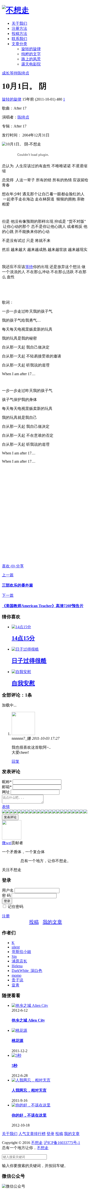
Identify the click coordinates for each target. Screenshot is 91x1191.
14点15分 (23, 638)
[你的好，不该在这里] (31, 1105)
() (9, 566)
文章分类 (19, 44)
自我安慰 (23, 683)
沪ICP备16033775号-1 (62, 1143)
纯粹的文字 (31, 54)
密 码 (6, 895)
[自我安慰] (21, 672)
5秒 (14, 1066)
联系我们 (19, 39)
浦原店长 (19, 961)
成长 (6, 73)
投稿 (34, 922)
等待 (13, 73)
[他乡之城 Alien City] (30, 1005)
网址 (6, 792)
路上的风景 (31, 59)
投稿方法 (19, 34)
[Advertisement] (45, 513)
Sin (14, 956)
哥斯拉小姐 (21, 952)
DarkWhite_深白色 (27, 971)
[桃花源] (19, 1030)
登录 (50, 1134)
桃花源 (17, 1041)
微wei (6, 843)
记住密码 (15, 907)
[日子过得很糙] (25, 649)
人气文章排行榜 (32, 1134)
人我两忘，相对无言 (29, 1090)
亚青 (15, 985)
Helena (17, 966)
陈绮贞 (23, 73)
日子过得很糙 (29, 661)
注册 (6, 916)
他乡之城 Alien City (28, 1020)
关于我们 (19, 23)
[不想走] (15, 10)
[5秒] (16, 1055)
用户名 (8, 890)
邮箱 (7, 787)
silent (16, 947)
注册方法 (19, 28)
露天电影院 (31, 64)
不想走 (37, 1143)
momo (16, 975)
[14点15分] (21, 627)
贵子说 (17, 980)
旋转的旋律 (31, 49)
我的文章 (52, 922)
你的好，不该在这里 (29, 1115)
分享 (20, 566)
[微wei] (11, 838)
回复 (15, 761)
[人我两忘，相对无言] (31, 1080)
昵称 (7, 782)
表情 (6, 807)
